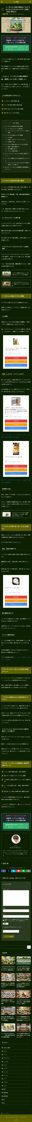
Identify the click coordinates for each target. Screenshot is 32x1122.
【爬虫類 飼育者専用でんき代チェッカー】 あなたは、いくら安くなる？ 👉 (16, 48)
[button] (3, 871)
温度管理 (5, 1092)
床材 (4, 1089)
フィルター (6, 1072)
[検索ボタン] (30, 2)
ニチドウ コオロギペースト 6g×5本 (13, 457)
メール (4, 914)
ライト (5, 1079)
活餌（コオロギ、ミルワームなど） (17, 139)
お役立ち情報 (6, 1048)
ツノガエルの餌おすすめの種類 (14, 135)
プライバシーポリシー (14, 1117)
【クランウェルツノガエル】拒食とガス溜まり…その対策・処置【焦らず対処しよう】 (20, 514)
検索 (29, 947)
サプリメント (6, 1058)
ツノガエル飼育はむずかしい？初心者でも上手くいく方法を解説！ (20, 273)
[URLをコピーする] (28, 871)
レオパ (5, 1086)
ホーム (7, 1117)
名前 (4, 908)
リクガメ (5, 1082)
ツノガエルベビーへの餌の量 (15, 128)
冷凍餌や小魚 (11, 142)
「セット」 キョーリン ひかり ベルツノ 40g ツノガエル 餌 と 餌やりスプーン (16, 349)
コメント (5, 889)
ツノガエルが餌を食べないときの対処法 (16, 144)
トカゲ (5, 1065)
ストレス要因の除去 (13, 151)
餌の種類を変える (12, 149)
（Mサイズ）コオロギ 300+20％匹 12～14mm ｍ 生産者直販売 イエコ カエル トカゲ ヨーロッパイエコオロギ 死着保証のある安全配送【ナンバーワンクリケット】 (16, 410)
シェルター (6, 1061)
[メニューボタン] (2, 2)
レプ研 (16, 2)
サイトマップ (23, 1117)
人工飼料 (10, 137)
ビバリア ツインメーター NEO (12, 588)
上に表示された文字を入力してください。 (13, 927)
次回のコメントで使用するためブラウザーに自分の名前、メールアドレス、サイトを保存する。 (17, 920)
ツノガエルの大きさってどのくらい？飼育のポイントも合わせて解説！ (20, 283)
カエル (4, 14)
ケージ (5, 1054)
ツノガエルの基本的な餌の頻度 (14, 126)
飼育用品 (5, 1096)
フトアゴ (5, 1075)
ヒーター (5, 1068)
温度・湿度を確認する (13, 146)
